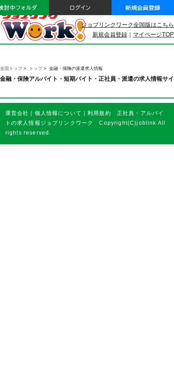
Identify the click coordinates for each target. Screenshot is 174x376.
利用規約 (99, 113)
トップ (35, 68)
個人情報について (58, 113)
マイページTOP (153, 34)
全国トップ (11, 68)
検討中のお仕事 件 (108, 361)
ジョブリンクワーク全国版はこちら (127, 24)
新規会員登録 (109, 34)
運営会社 (17, 113)
